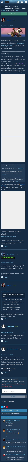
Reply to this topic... (9, 391)
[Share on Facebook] (4, 407)
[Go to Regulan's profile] (4, 421)
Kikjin (17, 181)
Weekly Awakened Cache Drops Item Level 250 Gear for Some (16, 446)
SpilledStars (10, 254)
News (17, 10)
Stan (9, 448)
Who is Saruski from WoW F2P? (13, 429)
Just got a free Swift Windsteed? (8, 236)
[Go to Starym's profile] (3, 20)
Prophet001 (10, 326)
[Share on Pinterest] (7, 407)
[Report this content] (23, 26)
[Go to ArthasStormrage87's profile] (3, 349)
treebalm (4, 174)
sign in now (8, 383)
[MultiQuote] (2, 246)
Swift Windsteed (21, 63)
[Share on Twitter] (2, 407)
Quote (6, 246)
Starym (4, 10)
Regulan (10, 422)
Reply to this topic (14, 14)
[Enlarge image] (13, 32)
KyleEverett (18, 165)
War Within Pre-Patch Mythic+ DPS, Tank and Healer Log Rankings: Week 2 (16, 454)
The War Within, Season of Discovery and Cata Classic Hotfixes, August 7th (16, 439)
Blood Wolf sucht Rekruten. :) (13, 420)
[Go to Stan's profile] (4, 447)
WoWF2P (10, 431)
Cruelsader (20, 168)
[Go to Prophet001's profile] (3, 326)
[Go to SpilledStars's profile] (3, 254)
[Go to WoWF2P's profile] (4, 430)
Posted (7, 26)
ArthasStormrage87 (13, 349)
